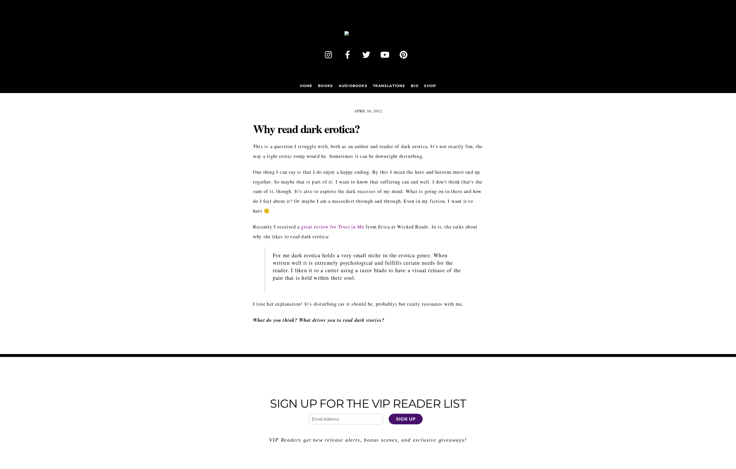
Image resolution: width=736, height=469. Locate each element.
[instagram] (330, 53)
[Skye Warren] (368, 36)
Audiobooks (353, 86)
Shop (430, 86)
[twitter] (367, 53)
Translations (389, 86)
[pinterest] (405, 53)
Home (306, 86)
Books (325, 86)
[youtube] (386, 53)
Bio (415, 86)
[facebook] (348, 53)
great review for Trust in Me (332, 226)
